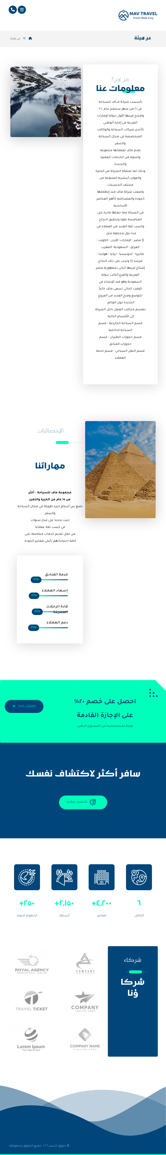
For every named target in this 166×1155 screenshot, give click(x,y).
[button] (22, 10)
